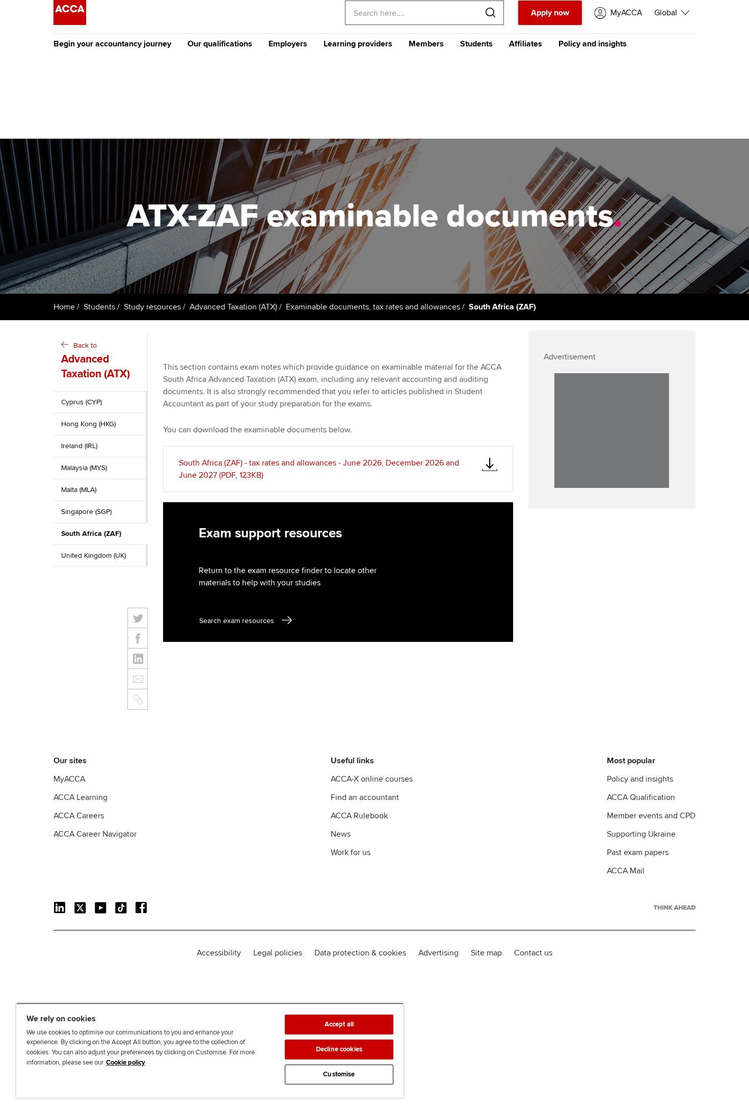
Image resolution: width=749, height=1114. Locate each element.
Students (476, 44)
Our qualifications (220, 44)
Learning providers (358, 44)
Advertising (438, 953)
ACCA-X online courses (372, 779)
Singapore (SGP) (86, 511)
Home (64, 307)
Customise (339, 1074)
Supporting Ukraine (641, 834)
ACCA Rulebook (359, 816)
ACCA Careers (79, 816)
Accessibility (219, 953)
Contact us (533, 953)
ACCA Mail (626, 871)
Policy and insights (592, 44)
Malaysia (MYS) (84, 467)
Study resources (152, 307)
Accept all (339, 1024)
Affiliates (525, 44)
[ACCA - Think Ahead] (70, 22)
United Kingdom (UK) (93, 555)
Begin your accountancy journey (112, 44)
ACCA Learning (81, 797)
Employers (288, 44)
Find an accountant (365, 797)
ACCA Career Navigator (95, 834)
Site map (486, 953)
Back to (95, 360)
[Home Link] (675, 907)
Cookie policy (125, 1062)
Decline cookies (339, 1049)
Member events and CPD (651, 816)
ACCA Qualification (641, 797)
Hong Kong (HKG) (88, 424)
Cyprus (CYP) (81, 402)
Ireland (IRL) (79, 446)
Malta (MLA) (78, 489)
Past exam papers (637, 852)
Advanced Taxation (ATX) (233, 307)
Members (426, 44)
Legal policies (277, 953)
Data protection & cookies (360, 953)
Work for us (350, 852)
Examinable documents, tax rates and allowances (373, 307)
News (341, 834)
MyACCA (69, 779)
